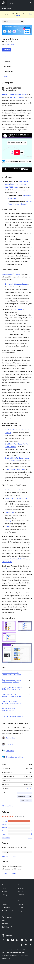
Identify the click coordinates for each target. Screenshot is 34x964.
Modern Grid (12, 198)
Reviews (7, 62)
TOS (24, 559)
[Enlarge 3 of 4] (14, 635)
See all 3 (29, 788)
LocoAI (7, 526)
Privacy (4, 895)
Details (6, 57)
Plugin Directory (7, 8)
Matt (4, 920)
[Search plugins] (22, 21)
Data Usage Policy (16, 559)
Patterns (21, 895)
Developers (6, 907)
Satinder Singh (9, 44)
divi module (20, 793)
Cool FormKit (9, 512)
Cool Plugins (6, 569)
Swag (21, 911)
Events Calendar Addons (14, 757)
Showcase (21, 885)
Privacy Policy (7, 562)
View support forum (8, 856)
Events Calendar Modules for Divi (14, 94)
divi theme (28, 793)
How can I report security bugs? (13, 716)
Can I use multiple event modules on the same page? (11, 702)
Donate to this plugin (9, 873)
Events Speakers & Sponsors (15, 469)
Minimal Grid (27, 195)
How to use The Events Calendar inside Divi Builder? (11, 674)
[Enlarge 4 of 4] (30, 646)
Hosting (4, 891)
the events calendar (25, 800)
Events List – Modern (18, 184)
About (4, 885)
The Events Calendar (16, 97)
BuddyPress (7, 927)
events (29, 796)
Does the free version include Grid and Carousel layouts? (12, 688)
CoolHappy (10, 744)
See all (30, 838)
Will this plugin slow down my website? (8, 709)
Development (8, 71)
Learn (4, 901)
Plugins (20, 891)
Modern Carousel (21, 204)
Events (20, 904)
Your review (6, 838)
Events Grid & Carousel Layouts (16, 284)
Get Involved (22, 901)
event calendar (22, 796)
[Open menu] (31, 3)
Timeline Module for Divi (13, 490)
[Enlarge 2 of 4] (30, 624)
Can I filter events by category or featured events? (12, 695)
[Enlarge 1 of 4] (14, 624)
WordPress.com (8, 917)
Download (6, 49)
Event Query (17, 309)
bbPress (6, 924)
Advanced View (7, 806)
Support (6, 76)
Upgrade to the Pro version (11, 274)
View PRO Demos (11, 187)
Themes (21, 888)
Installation (7, 67)
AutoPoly (8, 521)
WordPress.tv (7, 911)
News (4, 888)
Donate (21, 907)
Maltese (9, 935)
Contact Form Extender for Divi (16, 498)
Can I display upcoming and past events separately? (11, 681)
